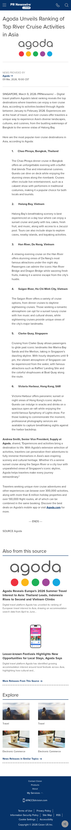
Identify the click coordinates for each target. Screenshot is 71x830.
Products (35, 785)
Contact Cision (35, 781)
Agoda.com (54, 507)
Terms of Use (25, 811)
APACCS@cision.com (36, 800)
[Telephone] (57, 5)
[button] (35, 48)
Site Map (47, 815)
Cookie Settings (27, 819)
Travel (6, 723)
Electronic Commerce (14, 751)
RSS (58, 815)
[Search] (66, 5)
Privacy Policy (44, 811)
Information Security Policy (24, 815)
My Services (34, 793)
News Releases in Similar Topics (21, 759)
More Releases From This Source (21, 681)
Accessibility (46, 819)
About (35, 788)
